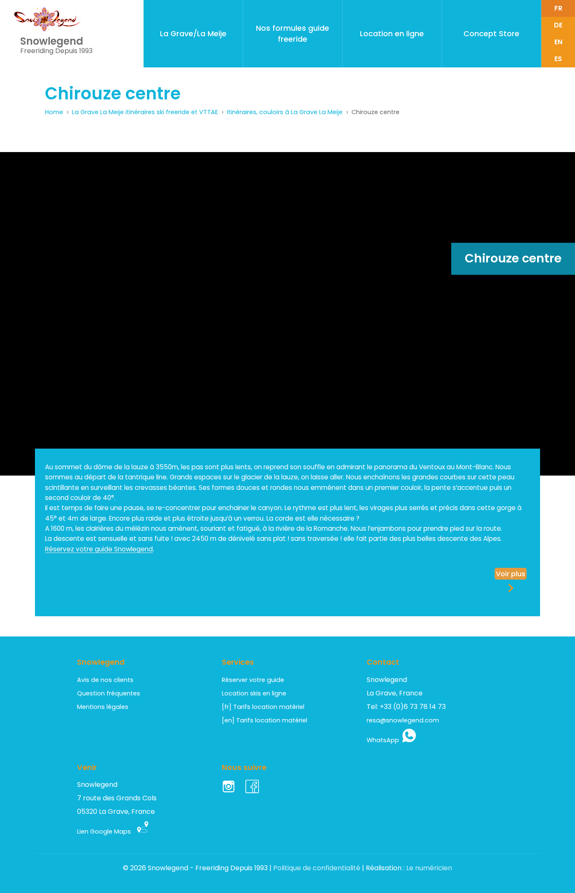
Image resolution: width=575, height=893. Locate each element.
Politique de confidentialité (316, 868)
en (558, 42)
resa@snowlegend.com (403, 720)
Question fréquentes (108, 693)
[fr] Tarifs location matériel (263, 707)
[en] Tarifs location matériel (264, 720)
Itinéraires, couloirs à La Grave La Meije (285, 112)
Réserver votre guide (253, 680)
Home (54, 112)
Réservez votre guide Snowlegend (99, 549)
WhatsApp (384, 740)
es (558, 59)
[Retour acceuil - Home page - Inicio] (47, 19)
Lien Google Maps (106, 831)
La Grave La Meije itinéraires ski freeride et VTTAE (145, 112)
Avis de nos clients (105, 680)
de (558, 25)
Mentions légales (102, 707)
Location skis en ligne (254, 693)
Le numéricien (429, 868)
